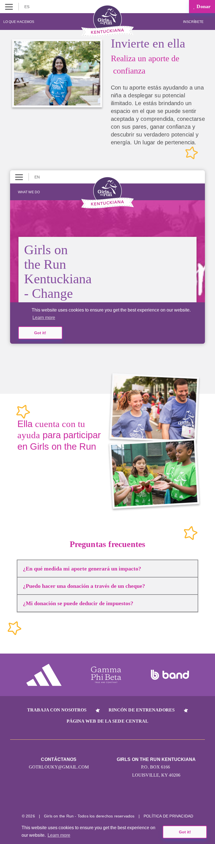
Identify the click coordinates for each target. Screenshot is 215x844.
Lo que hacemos (18, 22)
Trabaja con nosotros (57, 710)
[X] (107, 798)
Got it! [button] (185, 832)
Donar (203, 6)
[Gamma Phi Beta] (106, 675)
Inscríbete (193, 22)
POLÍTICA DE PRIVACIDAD (168, 816)
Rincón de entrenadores (142, 710)
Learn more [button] (59, 835)
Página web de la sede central (108, 721)
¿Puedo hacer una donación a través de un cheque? (84, 586)
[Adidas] (44, 675)
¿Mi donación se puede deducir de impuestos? (78, 603)
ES (27, 6)
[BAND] (170, 675)
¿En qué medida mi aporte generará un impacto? (82, 568)
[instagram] (86, 798)
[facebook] (128, 798)
